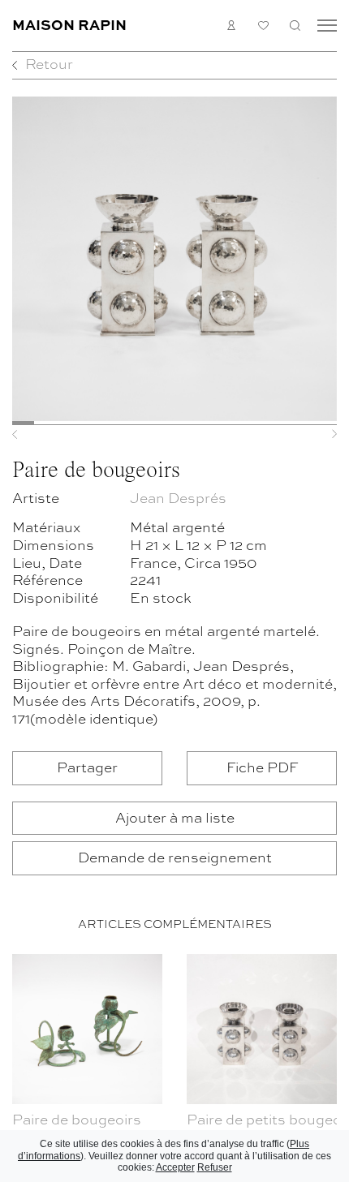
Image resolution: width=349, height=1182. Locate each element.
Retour (49, 63)
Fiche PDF (262, 767)
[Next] (312, 434)
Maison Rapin (69, 24)
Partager (87, 767)
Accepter (175, 1167)
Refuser (214, 1167)
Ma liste (263, 25)
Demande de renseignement (175, 857)
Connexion (231, 25)
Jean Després (178, 497)
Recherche (295, 25)
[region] (174, 1065)
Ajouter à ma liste (175, 817)
